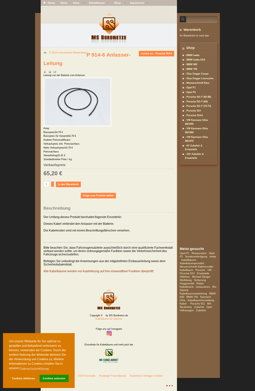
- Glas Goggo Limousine (199, 78)
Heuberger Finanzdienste (112, 375)
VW (209, 269)
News (63, 2)
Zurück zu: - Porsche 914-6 (156, 53)
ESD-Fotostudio (86, 375)
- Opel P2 (190, 92)
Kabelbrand (186, 286)
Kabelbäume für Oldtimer (108, 318)
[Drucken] (49, 69)
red (167, 385)
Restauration (199, 253)
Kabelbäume (188, 259)
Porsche (200, 269)
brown (172, 385)
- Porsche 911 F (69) (196, 101)
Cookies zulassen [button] (54, 378)
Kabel (183, 303)
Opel (209, 306)
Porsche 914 (187, 273)
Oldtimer (185, 276)
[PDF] (44, 69)
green (169, 385)
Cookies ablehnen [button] (23, 378)
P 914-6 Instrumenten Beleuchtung (68, 52)
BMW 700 (192, 296)
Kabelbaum (186, 269)
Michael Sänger (201, 276)
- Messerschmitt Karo (197, 82)
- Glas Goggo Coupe (197, 73)
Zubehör (199, 306)
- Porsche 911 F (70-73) (198, 106)
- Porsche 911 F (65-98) (198, 96)
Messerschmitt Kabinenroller (196, 266)
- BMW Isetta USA (195, 59)
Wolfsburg (186, 280)
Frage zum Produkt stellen (98, 195)
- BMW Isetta (192, 55)
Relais (200, 283)
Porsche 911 (197, 303)
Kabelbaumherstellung (201, 300)
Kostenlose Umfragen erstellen (146, 375)
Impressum (137, 2)
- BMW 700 (191, 69)
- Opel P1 (190, 87)
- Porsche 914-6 (194, 115)
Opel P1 (184, 253)
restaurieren (203, 286)
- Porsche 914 (193, 110)
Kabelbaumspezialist (192, 263)
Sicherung (200, 280)
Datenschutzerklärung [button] (34, 368)
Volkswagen (187, 310)
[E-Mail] (54, 69)
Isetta (212, 256)
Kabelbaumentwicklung (193, 293)
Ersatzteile (203, 273)
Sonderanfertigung (196, 256)
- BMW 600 (191, 64)
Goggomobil (187, 283)
